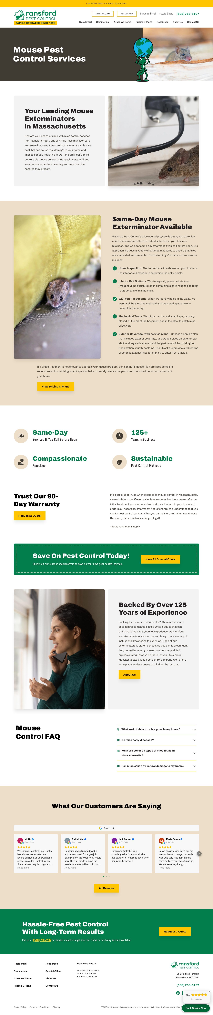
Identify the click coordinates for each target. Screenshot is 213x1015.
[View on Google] (20, 841)
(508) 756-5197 (188, 13)
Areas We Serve (122, 22)
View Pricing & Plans (55, 386)
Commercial (103, 22)
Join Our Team (127, 14)
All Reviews (106, 888)
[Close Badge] (209, 991)
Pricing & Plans (144, 22)
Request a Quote (29, 515)
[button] (13, 853)
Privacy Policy (20, 1007)
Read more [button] (23, 867)
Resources (162, 22)
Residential (85, 22)
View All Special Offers (160, 559)
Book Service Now (196, 1008)
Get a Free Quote (103, 14)
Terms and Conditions (39, 1007)
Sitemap (56, 1007)
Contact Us (193, 22)
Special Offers (166, 13)
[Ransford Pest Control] (35, 17)
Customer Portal (148, 13)
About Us (178, 22)
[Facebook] (177, 993)
